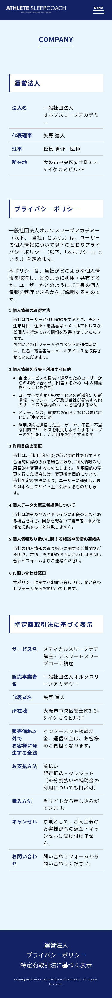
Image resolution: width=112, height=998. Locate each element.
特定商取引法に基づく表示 (56, 964)
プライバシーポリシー (56, 955)
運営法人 (56, 945)
